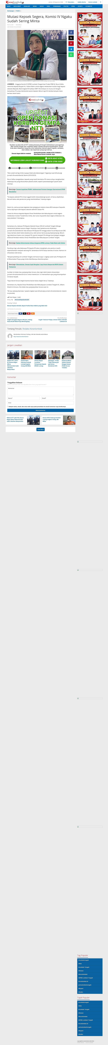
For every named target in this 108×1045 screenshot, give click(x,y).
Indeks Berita (80, 1042)
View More (40, 429)
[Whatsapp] (71, 54)
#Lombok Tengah (83, 967)
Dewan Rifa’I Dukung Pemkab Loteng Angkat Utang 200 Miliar (52, 419)
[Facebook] (20, 313)
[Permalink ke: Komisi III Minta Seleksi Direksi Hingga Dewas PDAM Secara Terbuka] (68, 354)
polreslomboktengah (84, 985)
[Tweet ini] (71, 38)
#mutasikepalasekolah (22, 299)
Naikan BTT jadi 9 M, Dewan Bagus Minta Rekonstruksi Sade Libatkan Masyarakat (15, 419)
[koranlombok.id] (15, 2)
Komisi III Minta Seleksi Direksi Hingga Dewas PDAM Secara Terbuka (66, 364)
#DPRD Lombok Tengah (85, 978)
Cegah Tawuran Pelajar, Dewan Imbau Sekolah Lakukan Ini (52, 319)
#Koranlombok (82, 974)
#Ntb (80, 963)
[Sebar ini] (71, 32)
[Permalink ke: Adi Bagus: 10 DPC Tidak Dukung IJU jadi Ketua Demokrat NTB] (54, 354)
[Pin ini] (71, 43)
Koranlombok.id (83, 981)
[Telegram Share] (71, 49)
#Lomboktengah (83, 960)
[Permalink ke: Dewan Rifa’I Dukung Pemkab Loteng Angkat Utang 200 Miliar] (27, 354)
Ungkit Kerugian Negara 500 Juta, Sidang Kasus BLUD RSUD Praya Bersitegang (19, 319)
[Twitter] (24, 313)
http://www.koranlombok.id (21, 336)
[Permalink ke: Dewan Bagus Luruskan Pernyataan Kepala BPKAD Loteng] (40, 354)
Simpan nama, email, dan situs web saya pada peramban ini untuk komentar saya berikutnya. (37, 406)
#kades (80, 992)
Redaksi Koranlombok (32, 328)
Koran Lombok (89, 1042)
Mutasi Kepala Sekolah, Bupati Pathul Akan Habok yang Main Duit (27, 305)
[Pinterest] (29, 313)
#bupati (80, 988)
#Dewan (80, 971)
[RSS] (33, 313)
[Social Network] (101, 2)
